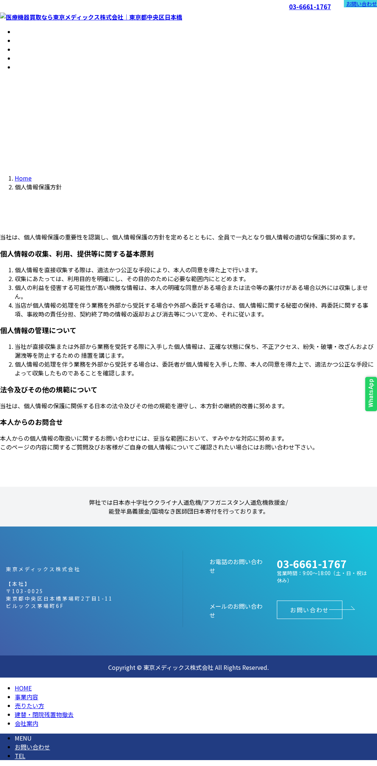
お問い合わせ (361, 3)
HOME (23, 687)
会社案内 (26, 723)
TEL (20, 755)
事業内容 (26, 696)
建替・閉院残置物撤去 (44, 714)
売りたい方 (29, 705)
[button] (309, 610)
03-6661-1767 (310, 7)
